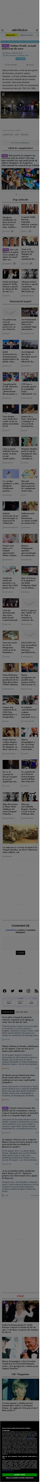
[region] (19, 1451)
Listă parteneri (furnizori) (7, 1470)
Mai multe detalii (31, 1437)
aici (12, 1447)
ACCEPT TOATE (19, 1475)
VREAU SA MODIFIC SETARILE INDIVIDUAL (20, 1478)
